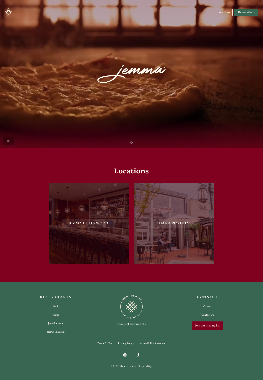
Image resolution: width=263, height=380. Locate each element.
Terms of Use (104, 343)
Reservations (246, 12)
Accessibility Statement (153, 343)
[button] (8, 12)
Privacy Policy (126, 343)
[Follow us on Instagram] (124, 354)
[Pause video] (8, 141)
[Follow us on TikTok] (138, 354)
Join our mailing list (207, 325)
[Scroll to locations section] (131, 142)
